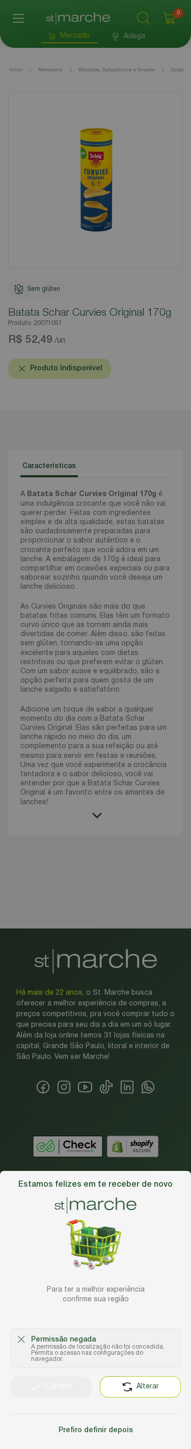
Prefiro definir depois (96, 1430)
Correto (58, 1386)
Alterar (148, 1386)
